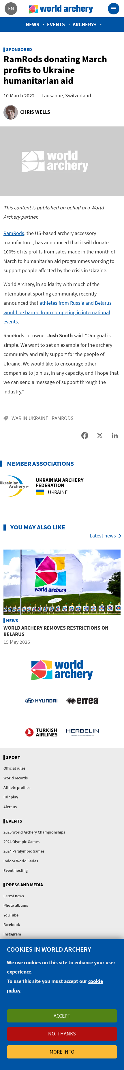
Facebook (11, 924)
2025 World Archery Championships (34, 832)
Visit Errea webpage (82, 700)
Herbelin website (82, 732)
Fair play (10, 797)
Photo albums (15, 905)
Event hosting (15, 870)
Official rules (14, 768)
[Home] (61, 8)
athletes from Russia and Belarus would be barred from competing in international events (57, 312)
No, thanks (62, 1033)
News (32, 24)
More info (62, 1051)
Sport (13, 757)
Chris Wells (35, 112)
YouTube (10, 915)
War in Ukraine (30, 418)
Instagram (12, 934)
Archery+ (85, 24)
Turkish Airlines (41, 732)
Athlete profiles (16, 787)
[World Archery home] (62, 670)
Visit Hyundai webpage (41, 700)
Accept (62, 1015)
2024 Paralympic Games (23, 851)
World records (15, 778)
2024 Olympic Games (21, 841)
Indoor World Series (20, 860)
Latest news (103, 535)
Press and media (24, 884)
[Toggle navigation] (113, 8)
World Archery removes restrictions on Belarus (55, 630)
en (11, 8)
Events (56, 24)
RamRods (13, 233)
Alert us (10, 806)
